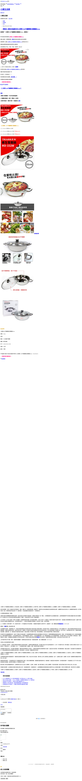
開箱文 (38, 637)
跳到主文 (2, 12)
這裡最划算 (36, 233)
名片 (4, 23)
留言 (15, 699)
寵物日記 (10, 702)
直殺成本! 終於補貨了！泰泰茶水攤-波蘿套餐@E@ (13, 681)
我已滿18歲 (3, 778)
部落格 (4, 22)
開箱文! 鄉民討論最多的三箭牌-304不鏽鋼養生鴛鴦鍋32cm (21, 29)
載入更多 (2, 706)
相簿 (4, 21)
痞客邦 (12, 699)
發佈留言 (2, 714)
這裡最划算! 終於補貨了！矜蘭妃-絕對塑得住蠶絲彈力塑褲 (15, 684)
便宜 (13, 39)
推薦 (5, 626)
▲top (1, 704)
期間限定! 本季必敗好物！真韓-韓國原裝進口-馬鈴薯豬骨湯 (15, 682)
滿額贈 (16, 66)
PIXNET (32, 764)
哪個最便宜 (61, 623)
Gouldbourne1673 (3, 692)
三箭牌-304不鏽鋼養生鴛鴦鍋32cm (14, 41)
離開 (7, 778)
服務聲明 (52, 764)
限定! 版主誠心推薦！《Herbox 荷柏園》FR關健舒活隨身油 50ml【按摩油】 (19, 680)
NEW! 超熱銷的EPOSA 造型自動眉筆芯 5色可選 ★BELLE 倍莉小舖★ (17, 678)
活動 (19, 100)
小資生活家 (5, 9)
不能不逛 (2, 672)
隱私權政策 (48, 764)
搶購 (1, 93)
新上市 (1, 84)
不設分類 (10, 18)
